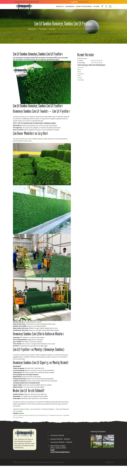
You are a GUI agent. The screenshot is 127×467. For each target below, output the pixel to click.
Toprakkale (80, 80)
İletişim (96, 6)
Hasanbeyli (80, 74)
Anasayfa (60, 6)
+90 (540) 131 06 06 (96, 60)
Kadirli (79, 76)
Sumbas (52, 29)
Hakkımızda (69, 6)
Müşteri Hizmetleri (27, 2)
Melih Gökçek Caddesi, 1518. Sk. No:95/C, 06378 (58, 449)
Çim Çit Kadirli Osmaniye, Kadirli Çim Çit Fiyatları (28, 415)
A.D (113, 462)
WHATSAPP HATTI (83, 2)
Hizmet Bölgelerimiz (84, 6)
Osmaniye (42, 29)
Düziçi (79, 72)
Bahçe (79, 69)
